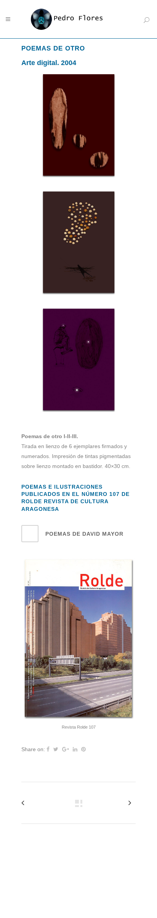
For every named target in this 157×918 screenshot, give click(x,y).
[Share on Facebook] (48, 749)
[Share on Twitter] (55, 749)
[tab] (78, 533)
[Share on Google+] (65, 749)
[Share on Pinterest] (83, 749)
